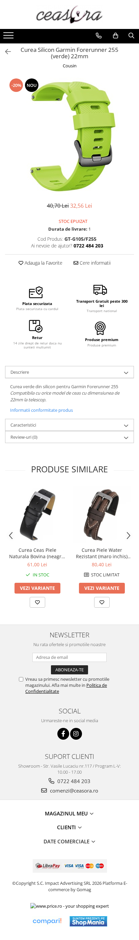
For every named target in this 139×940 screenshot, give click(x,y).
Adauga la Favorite (42, 263)
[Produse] (9, 37)
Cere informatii (94, 263)
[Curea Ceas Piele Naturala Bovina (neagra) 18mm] (37, 514)
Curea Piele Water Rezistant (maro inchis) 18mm (102, 553)
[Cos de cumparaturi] (115, 35)
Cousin (70, 66)
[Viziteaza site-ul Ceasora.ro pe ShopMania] (88, 921)
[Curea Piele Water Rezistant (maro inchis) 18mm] (102, 514)
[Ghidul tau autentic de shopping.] (47, 921)
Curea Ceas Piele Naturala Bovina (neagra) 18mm (37, 553)
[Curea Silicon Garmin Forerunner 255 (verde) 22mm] (69, 136)
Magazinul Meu (67, 813)
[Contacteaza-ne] (98, 35)
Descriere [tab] (19, 372)
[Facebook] (63, 734)
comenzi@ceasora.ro (73, 790)
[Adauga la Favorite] (37, 602)
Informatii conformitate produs (41, 410)
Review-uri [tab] (23, 437)
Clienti (67, 827)
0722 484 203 (73, 781)
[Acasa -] (69, 14)
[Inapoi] (5, 51)
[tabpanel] (69, 136)
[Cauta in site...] (131, 35)
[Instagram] (76, 734)
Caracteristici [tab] (23, 425)
